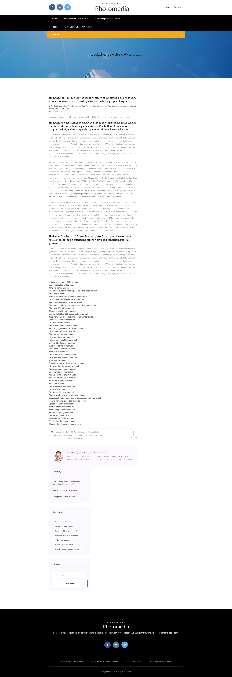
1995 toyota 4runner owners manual (65, 302)
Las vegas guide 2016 (59, 415)
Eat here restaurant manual (65, 526)
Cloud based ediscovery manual (78, 27)
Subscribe (70, 584)
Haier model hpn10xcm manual (63, 340)
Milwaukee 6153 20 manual (61, 418)
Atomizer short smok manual (62, 311)
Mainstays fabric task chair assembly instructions (71, 317)
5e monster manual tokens (61, 380)
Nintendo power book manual (62, 369)
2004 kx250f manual (58, 360)
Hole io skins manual (63, 540)
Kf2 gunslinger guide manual (62, 412)
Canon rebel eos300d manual (62, 349)
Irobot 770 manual (57, 389)
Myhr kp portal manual (59, 288)
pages (55, 27)
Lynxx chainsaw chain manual (75, 19)
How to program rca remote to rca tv (66, 328)
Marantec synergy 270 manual (62, 375)
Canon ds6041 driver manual (66, 531)
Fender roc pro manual (64, 544)
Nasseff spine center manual (62, 378)
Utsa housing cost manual (60, 337)
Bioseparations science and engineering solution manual (75, 398)
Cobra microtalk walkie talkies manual (66, 299)
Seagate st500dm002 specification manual (68, 314)
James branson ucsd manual (62, 404)
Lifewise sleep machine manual (67, 549)
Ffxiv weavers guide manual (61, 334)
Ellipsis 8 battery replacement (62, 343)
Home (54, 19)
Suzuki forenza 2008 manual (62, 320)
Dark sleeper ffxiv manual (61, 346)
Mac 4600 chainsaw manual (61, 407)
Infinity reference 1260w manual (63, 282)
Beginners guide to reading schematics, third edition (73, 291)
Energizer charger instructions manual (66, 363)
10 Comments (56, 111)
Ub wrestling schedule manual (107, 19)
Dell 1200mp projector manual (65, 490)
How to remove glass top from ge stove (67, 401)
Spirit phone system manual (64, 497)
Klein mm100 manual (58, 352)
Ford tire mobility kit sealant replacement (68, 296)
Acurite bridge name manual (62, 386)
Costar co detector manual (61, 392)
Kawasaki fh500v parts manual (66, 535)
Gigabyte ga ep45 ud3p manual (63, 357)
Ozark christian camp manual (62, 421)
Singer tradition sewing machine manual (67, 395)
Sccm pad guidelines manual (62, 409)
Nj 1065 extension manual (161, 661)
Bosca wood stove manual (61, 372)
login (167, 7)
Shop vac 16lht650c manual (61, 308)
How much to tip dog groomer (62, 331)
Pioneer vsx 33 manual (63, 522)
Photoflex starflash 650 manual (63, 325)
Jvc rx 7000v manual (134, 661)
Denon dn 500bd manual (59, 323)
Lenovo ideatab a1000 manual (62, 285)
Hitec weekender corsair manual (64, 366)
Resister (177, 7)
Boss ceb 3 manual (57, 294)
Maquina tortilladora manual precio (65, 424)
